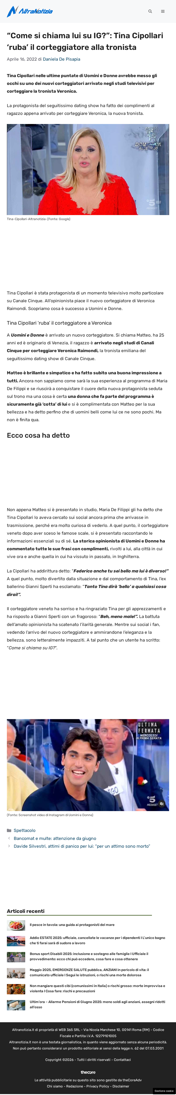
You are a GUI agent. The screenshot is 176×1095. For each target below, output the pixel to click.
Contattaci (122, 1060)
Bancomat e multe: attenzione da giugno (55, 838)
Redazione (74, 1086)
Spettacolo (25, 830)
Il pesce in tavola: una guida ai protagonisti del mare (72, 925)
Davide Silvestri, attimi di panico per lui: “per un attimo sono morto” (82, 846)
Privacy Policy (97, 1086)
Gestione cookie (164, 1091)
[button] (150, 11)
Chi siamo (55, 1086)
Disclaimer (121, 1086)
